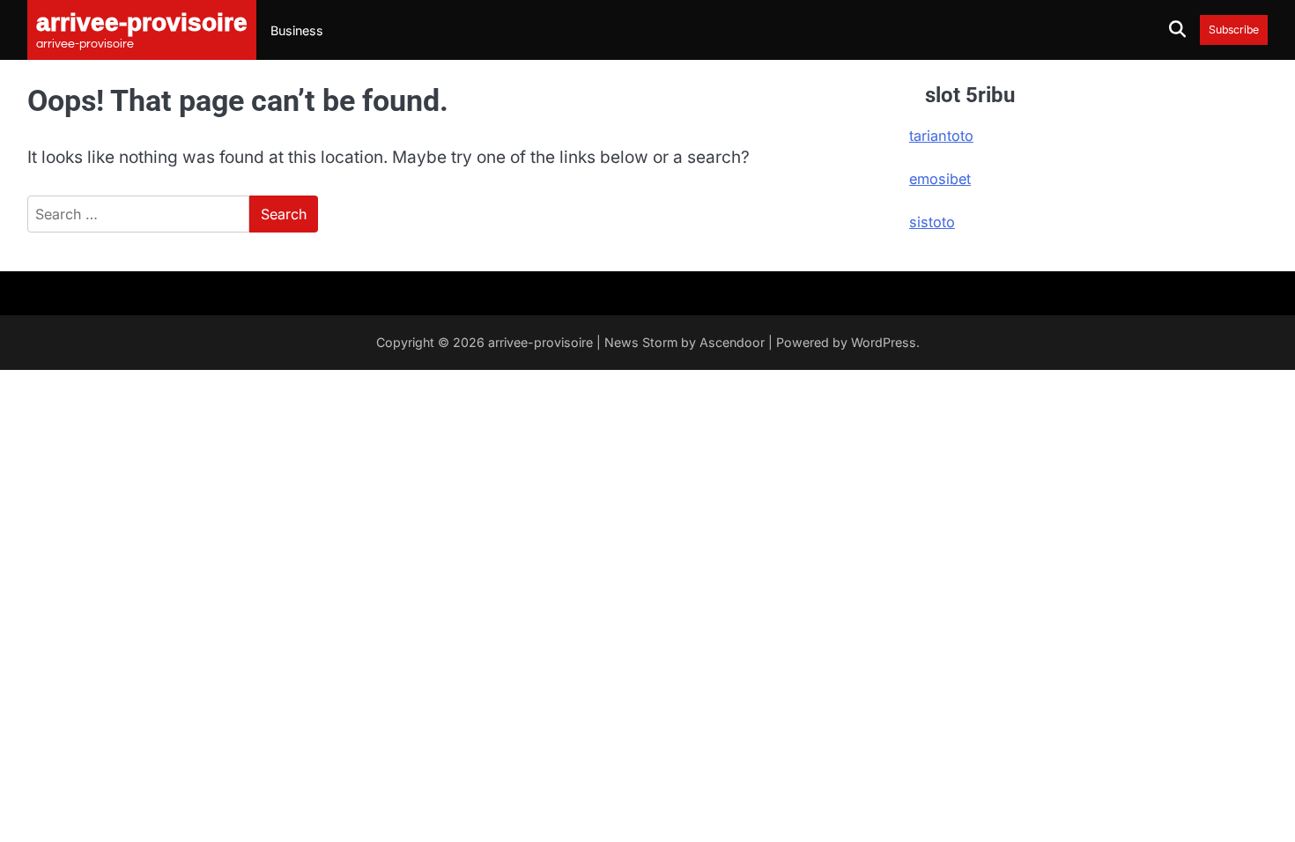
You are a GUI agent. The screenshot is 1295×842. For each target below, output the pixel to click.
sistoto (932, 222)
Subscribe (1234, 29)
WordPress (883, 342)
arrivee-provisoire (540, 342)
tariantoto (941, 135)
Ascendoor (732, 342)
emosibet (940, 179)
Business (296, 30)
